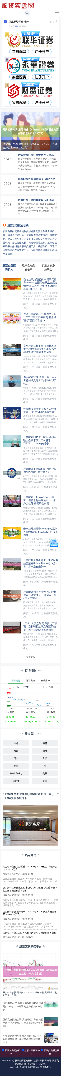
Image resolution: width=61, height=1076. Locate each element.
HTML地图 (41, 1063)
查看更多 (30, 657)
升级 (45, 758)
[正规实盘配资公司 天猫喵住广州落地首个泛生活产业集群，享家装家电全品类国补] (51, 1022)
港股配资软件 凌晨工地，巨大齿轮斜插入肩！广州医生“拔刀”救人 (40, 380)
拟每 (16, 743)
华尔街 (16, 780)
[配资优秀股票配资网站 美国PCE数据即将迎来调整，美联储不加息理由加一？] (51, 1039)
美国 (45, 780)
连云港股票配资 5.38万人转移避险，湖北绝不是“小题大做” (39, 410)
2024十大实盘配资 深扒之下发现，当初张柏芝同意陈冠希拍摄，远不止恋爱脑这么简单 (40, 626)
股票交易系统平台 (51, 1052)
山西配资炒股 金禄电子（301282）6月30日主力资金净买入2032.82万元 (29, 913)
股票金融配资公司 (32, 1052)
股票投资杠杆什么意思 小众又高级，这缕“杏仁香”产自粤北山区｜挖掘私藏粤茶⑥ (30, 889)
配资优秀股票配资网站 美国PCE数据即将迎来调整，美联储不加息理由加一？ (22, 1039)
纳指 (16, 765)
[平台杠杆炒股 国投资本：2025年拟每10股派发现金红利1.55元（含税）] (30, 971)
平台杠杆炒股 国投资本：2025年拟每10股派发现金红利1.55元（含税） (30, 994)
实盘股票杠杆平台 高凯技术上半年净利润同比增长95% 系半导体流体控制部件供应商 (39, 349)
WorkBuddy (16, 773)
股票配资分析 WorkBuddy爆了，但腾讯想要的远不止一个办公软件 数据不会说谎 (39, 500)
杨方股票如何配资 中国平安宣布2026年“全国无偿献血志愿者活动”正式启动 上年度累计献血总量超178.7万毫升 (40, 283)
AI (45, 765)
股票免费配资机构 (12, 1052)
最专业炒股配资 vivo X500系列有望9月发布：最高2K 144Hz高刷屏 (40, 532)
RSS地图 (31, 1063)
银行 (45, 743)
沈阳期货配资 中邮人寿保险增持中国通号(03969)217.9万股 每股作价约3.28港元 (23, 1006)
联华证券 (37, 1066)
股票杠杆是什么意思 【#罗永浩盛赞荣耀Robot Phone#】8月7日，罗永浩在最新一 (40, 563)
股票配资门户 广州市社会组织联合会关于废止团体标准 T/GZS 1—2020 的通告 (39, 440)
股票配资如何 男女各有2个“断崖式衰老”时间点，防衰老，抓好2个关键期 (40, 595)
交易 (45, 773)
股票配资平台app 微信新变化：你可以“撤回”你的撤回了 (40, 470)
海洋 (16, 750)
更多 (51, 21)
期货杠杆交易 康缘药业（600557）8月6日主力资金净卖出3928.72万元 (30, 145)
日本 (16, 758)
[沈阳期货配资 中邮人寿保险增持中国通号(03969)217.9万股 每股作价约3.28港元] (51, 1006)
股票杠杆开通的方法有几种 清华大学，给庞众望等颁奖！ (30, 932)
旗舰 (45, 750)
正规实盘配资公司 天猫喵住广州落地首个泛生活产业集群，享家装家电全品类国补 (23, 1023)
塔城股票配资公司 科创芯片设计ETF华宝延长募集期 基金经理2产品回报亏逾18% (39, 317)
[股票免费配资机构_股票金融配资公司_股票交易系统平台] (18, 5)
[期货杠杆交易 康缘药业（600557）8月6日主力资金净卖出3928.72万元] (30, 130)
